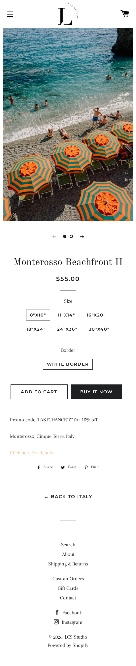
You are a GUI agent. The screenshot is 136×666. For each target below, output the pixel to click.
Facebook (71, 613)
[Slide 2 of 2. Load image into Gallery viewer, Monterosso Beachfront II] (71, 236)
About (68, 554)
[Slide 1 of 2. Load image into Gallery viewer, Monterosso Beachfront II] (64, 236)
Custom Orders (68, 579)
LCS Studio (76, 637)
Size (68, 301)
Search (68, 545)
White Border (68, 364)
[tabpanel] (68, 123)
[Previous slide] (54, 236)
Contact (68, 598)
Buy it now (96, 391)
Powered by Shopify (68, 645)
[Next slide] (82, 236)
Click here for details (31, 453)
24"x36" (67, 329)
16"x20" (96, 315)
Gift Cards (68, 588)
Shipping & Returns (68, 564)
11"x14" (66, 315)
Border (68, 350)
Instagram (71, 622)
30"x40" (99, 329)
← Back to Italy (68, 497)
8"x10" (38, 315)
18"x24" (36, 329)
